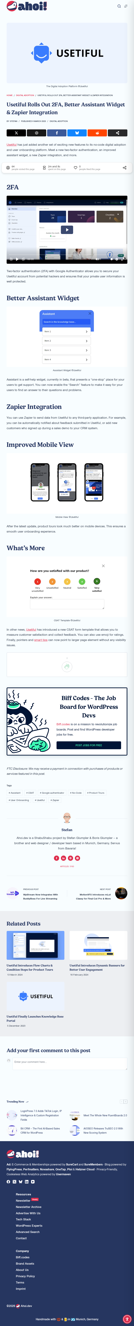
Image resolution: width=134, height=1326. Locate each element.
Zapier (55, 800)
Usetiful (12, 144)
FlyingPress (14, 1169)
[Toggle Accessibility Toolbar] (127, 1319)
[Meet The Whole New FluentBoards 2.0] (75, 1115)
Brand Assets (25, 1263)
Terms (20, 1282)
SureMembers (93, 1164)
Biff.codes (63, 724)
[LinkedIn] (26, 1181)
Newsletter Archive (28, 1207)
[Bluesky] (20, 1181)
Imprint (21, 1289)
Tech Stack (23, 1219)
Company (22, 1251)
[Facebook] (8, 1181)
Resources (23, 1194)
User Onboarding (19, 800)
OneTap (60, 1169)
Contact (21, 1238)
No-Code (75, 792)
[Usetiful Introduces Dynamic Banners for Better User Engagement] (98, 945)
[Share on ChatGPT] (36, 132)
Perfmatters (31, 1169)
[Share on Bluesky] (77, 132)
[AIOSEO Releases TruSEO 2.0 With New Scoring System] (75, 1130)
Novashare (47, 1169)
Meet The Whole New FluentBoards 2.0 (105, 1115)
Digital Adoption (59, 121)
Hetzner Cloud (85, 1169)
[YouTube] (33, 1181)
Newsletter (27, 1201)
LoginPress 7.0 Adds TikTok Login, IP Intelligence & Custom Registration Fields (41, 1115)
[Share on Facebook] (56, 132)
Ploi (69, 1169)
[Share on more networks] (117, 132)
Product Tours (95, 792)
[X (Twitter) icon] (77, 858)
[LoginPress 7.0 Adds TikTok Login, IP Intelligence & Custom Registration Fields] (12, 1115)
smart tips (40, 640)
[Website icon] (70, 858)
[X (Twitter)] (14, 1181)
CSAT (30, 792)
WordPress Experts (29, 1226)
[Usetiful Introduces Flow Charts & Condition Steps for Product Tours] (35, 945)
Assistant (14, 792)
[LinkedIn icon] (63, 858)
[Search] (119, 6)
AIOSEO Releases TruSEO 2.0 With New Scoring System (103, 1130)
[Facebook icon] (56, 858)
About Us (22, 1270)
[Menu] (125, 6)
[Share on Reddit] (97, 132)
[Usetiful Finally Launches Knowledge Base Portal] (35, 996)
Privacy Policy (25, 1276)
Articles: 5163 (67, 866)
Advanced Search (28, 1232)
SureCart (72, 1164)
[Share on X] (16, 132)
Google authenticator (52, 792)
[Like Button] (67, 667)
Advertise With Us (28, 1213)
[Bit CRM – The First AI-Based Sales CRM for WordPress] (12, 1130)
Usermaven (63, 1174)
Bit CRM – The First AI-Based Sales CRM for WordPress (40, 1130)
